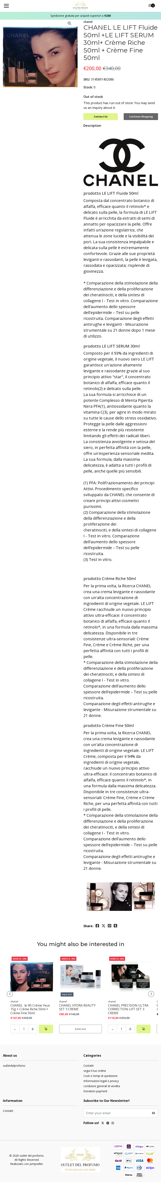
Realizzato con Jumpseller (26, 1164)
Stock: (88, 87)
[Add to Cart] (46, 1029)
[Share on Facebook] (97, 926)
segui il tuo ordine (94, 1071)
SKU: (86, 79)
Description (92, 125)
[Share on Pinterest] (109, 926)
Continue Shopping (141, 116)
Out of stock (93, 97)
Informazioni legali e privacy (101, 1081)
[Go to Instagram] (113, 1123)
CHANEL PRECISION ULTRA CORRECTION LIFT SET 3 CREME (128, 1009)
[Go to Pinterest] (107, 1123)
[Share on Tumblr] (115, 926)
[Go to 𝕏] (102, 1123)
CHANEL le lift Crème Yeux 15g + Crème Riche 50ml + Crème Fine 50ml (30, 1009)
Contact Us (101, 116)
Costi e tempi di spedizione (100, 1076)
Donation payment (95, 1091)
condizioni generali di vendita (101, 1086)
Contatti (88, 1065)
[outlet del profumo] (80, 6)
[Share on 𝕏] (103, 926)
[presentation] (10, 994)
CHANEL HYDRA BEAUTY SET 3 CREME (77, 1007)
